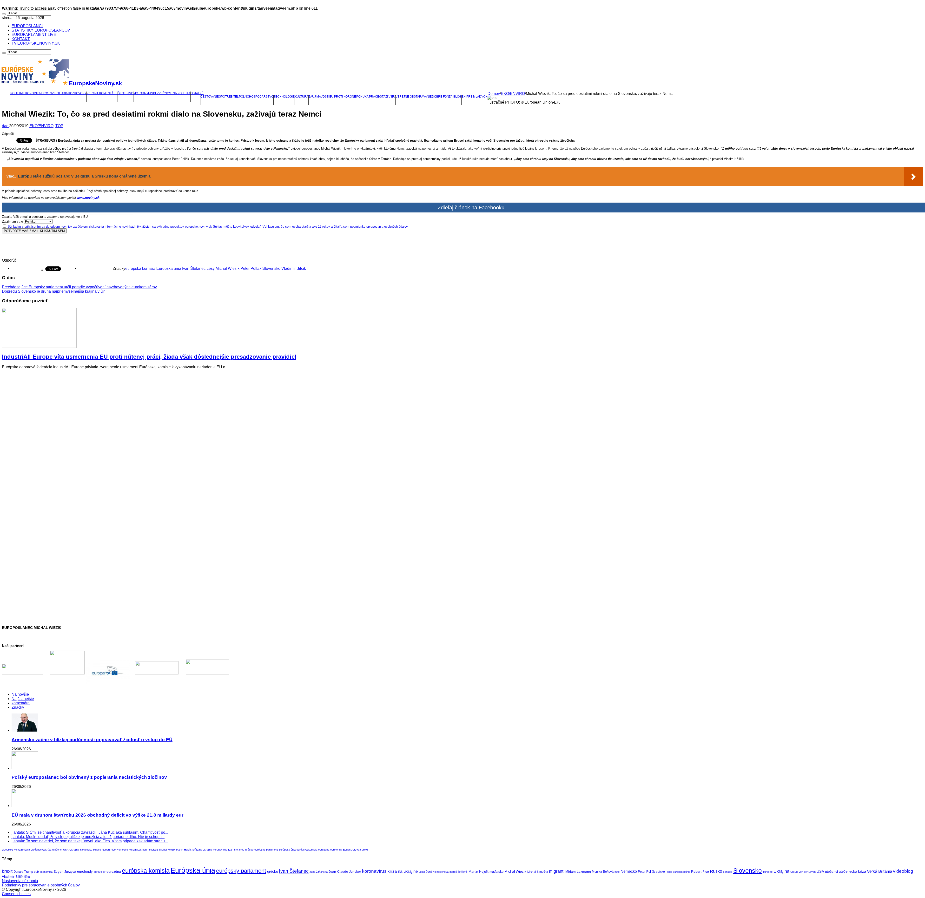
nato (617, 871)
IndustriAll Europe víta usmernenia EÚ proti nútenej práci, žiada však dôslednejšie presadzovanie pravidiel (149, 356)
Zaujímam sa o (12, 221)
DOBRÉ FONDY (442, 96)
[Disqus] (462, 433)
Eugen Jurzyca (352, 849)
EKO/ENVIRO (50, 93)
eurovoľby (100, 871)
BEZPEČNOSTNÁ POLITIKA (171, 93)
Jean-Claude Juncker (345, 871)
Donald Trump (23, 871)
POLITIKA (16, 93)
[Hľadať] (4, 14)
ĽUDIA (63, 93)
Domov (494, 94)
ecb (36, 871)
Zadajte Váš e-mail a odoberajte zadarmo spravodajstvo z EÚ (45, 216)
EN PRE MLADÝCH (475, 96)
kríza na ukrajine (202, 849)
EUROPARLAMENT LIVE (34, 35)
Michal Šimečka (537, 871)
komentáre (21, 703)
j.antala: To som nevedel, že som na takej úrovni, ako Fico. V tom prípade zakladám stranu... (90, 841)
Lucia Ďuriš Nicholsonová (434, 871)
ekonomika (46, 871)
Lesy (210, 268)
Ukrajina (74, 849)
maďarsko (496, 871)
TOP (59, 126)
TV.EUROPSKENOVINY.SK (36, 43)
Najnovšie (20, 694)
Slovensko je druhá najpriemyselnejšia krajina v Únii (54, 291)
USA (65, 849)
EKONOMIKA (32, 93)
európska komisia (140, 268)
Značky (18, 707)
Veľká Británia (22, 849)
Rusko (97, 849)
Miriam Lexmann (138, 849)
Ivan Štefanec (193, 268)
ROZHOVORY (77, 93)
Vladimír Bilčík (293, 268)
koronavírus (220, 849)
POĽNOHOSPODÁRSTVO (256, 96)
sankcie (727, 871)
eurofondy (336, 849)
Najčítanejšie (23, 699)
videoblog (7, 849)
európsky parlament (266, 849)
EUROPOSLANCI (27, 26)
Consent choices (16, 894)
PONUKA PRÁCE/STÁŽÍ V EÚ (375, 96)
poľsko (660, 871)
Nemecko (122, 849)
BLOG (457, 96)
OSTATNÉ (197, 93)
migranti (153, 849)
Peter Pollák (250, 268)
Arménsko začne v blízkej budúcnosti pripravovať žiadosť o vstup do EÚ (92, 739)
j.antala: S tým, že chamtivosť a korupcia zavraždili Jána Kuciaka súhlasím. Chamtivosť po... (90, 832)
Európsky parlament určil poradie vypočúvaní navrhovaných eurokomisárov (79, 287)
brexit (365, 849)
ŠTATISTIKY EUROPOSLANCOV (41, 30)
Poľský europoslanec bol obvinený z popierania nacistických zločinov (89, 777)
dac (5, 126)
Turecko (768, 871)
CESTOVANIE (209, 96)
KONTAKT (21, 39)
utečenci (57, 849)
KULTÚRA (301, 96)
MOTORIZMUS (143, 93)
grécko (249, 849)
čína (27, 876)
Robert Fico (109, 849)
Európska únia (168, 268)
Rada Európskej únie (678, 871)
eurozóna (323, 849)
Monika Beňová (603, 871)
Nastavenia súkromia (20, 881)
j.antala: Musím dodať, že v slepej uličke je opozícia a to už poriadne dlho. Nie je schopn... (88, 837)
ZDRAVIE (93, 93)
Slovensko (271, 268)
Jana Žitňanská (319, 871)
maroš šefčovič (458, 871)
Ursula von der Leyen (803, 871)
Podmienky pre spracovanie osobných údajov (41, 885)
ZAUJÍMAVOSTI (319, 96)
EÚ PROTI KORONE (342, 96)
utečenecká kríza (41, 849)
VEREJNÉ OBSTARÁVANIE (414, 96)
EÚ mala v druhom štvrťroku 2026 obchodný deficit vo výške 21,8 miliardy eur (97, 815)
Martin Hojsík (184, 849)
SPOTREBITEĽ (229, 96)
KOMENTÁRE (108, 93)
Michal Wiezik (227, 268)
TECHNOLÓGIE (284, 96)
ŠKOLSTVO (125, 93)
